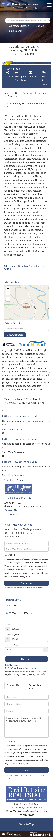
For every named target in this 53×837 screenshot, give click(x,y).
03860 (22, 402)
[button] (49, 20)
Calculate (26, 658)
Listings (18, 399)
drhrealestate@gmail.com (34, 8)
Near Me (39, 25)
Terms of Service (9, 779)
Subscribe (26, 583)
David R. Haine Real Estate (25, 3)
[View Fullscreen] (8, 299)
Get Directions (15, 334)
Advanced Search (19, 25)
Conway (11, 402)
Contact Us (11, 510)
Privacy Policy (24, 577)
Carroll (36, 399)
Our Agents (11, 514)
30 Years (13, 613)
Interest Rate (12, 645)
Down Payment (13, 634)
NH (28, 399)
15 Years (27, 613)
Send (26, 769)
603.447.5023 (17, 8)
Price (8, 624)
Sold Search (15, 30)
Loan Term (11, 605)
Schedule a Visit (35, 687)
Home (7, 399)
